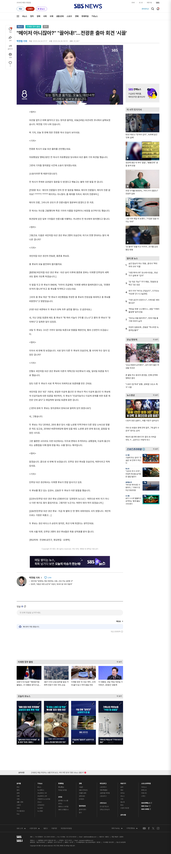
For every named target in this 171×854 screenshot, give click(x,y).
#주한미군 (145, 9)
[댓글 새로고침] (25, 606)
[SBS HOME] (157, 2)
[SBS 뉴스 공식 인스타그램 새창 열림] (158, 828)
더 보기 (119, 661)
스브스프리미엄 (146, 782)
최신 (18, 787)
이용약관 (54, 828)
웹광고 (46, 828)
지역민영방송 (132, 828)
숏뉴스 (122, 796)
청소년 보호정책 (121, 842)
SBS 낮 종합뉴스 (63, 809)
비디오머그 (103, 782)
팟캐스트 (144, 790)
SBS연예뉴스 (145, 802)
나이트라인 (40, 805)
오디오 (60, 796)
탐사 (80, 812)
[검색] (152, 8)
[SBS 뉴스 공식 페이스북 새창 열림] (149, 828)
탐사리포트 (82, 805)
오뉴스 (39, 802)
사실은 (81, 787)
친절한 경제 (82, 793)
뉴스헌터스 (40, 790)
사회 (45, 16)
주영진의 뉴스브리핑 (43, 799)
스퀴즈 (143, 796)
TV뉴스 (95, 16)
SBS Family (117, 828)
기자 (121, 799)
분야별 (19, 782)
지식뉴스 (144, 787)
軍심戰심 (61, 787)
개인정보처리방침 (66, 828)
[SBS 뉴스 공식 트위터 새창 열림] (153, 828)
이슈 (18, 814)
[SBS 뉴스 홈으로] (88, 6)
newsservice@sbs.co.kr (86, 840)
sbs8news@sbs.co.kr (90, 837)
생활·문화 (60, 16)
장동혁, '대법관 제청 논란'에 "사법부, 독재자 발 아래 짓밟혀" (51, 584)
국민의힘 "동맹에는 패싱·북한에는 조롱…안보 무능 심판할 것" (52, 581)
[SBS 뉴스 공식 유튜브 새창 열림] (144, 828)
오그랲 (127, 455)
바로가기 (123, 782)
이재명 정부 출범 (33, 26)
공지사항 (123, 815)
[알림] (158, 9)
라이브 (122, 793)
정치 (32, 16)
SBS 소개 (21, 828)
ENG (133, 2)
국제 (51, 16)
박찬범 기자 (34, 577)
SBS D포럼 (145, 808)
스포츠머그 (103, 787)
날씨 (121, 787)
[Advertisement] (70, 646)
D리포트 (81, 799)
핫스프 (127, 469)
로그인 (141, 2)
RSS (121, 805)
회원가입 (149, 2)
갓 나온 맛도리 (104, 806)
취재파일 (85, 16)
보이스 (60, 803)
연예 (76, 16)
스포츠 (69, 16)
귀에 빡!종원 (103, 790)
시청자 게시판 (124, 808)
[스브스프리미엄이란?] (144, 449)
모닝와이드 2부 (42, 796)
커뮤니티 (144, 793)
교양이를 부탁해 (105, 793)
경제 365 (82, 796)
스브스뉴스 (103, 802)
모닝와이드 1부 (42, 793)
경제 (38, 16)
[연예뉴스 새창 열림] (142, 93)
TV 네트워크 (21, 811)
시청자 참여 (35, 828)
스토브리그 (103, 796)
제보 (121, 790)
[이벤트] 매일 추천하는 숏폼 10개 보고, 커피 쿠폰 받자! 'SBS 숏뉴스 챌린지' (57, 772)
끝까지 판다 (82, 809)
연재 (80, 782)
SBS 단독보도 (83, 790)
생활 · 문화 (20, 802)
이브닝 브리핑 (62, 790)
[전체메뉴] (18, 16)
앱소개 (122, 802)
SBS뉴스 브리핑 (63, 806)
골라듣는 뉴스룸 (63, 801)
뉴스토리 (40, 808)
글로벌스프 (129, 482)
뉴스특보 (40, 811)
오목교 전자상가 (105, 809)
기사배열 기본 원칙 (108, 842)
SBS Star (144, 805)
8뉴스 (24, 16)
